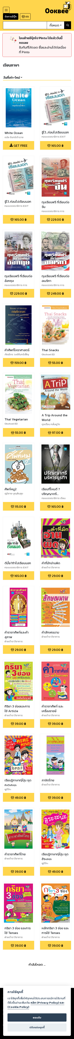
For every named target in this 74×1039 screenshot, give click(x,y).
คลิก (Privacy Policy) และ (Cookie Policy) (35, 1004)
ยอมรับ (37, 1017)
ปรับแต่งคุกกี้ (37, 1027)
